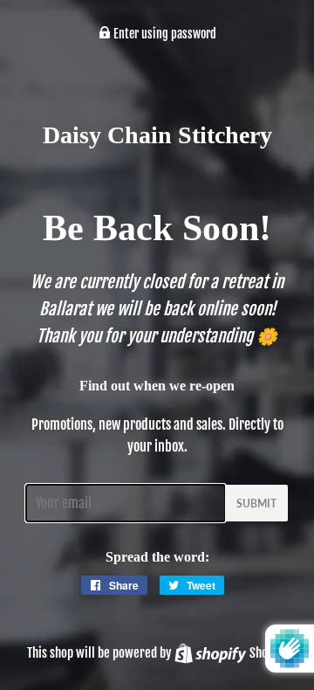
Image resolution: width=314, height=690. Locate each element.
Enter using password (163, 33)
